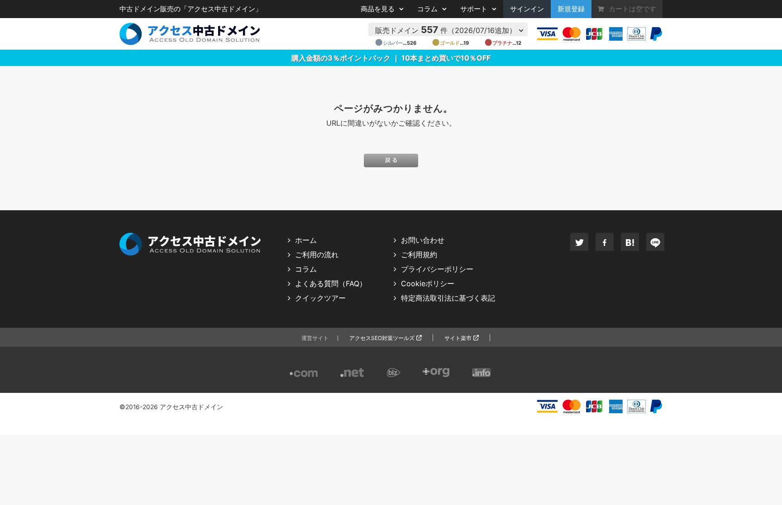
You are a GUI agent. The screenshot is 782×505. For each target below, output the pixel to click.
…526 (395, 43)
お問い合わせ (422, 240)
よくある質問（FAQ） (331, 283)
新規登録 (571, 9)
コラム (306, 269)
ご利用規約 (419, 254)
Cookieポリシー (427, 283)
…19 (450, 43)
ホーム (306, 240)
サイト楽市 (458, 338)
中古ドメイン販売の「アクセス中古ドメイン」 (190, 9)
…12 (502, 43)
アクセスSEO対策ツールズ (382, 338)
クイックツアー (320, 297)
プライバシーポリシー (437, 269)
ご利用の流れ (317, 254)
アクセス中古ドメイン (191, 407)
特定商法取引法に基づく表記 (448, 297)
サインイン (527, 9)
